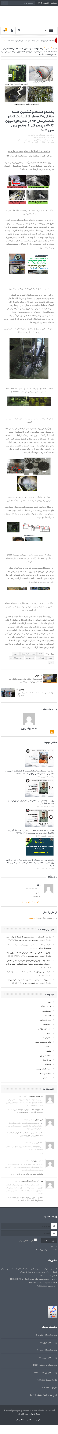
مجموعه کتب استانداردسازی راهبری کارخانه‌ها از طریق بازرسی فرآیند (24, 1148)
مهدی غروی (38, 1160)
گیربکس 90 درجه (16, 658)
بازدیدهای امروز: (49, 1343)
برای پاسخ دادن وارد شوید (29, 902)
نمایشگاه (48, 1064)
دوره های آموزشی (44, 1029)
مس (50, 662)
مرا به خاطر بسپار (26, 1240)
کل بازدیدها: (51, 1380)
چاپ (34, 142)
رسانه (49, 1033)
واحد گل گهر (46, 1078)
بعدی (21, 689)
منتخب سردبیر (45, 1055)
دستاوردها (47, 1024)
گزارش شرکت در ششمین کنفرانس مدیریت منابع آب (35, 693)
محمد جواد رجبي (34, 135)
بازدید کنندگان (45, 1006)
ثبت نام (54, 1246)
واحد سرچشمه (29, 140)
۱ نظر (20, 140)
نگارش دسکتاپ (34, 1419)
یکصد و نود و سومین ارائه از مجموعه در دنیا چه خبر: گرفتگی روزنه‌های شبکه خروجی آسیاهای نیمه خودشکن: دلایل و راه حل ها (30, 862)
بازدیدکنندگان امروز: (47, 1350)
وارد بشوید (33, 918)
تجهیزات (48, 1015)
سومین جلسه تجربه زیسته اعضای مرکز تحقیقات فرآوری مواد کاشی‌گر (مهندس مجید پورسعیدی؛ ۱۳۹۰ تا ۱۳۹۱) (30, 831)
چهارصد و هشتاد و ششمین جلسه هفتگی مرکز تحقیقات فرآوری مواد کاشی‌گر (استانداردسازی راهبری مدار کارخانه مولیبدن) (24, 1102)
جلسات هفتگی (41, 140)
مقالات (48, 1051)
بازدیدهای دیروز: (49, 1358)
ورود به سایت (49, 1240)
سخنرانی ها (47, 1038)
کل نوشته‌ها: (51, 1387)
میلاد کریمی (38, 1143)
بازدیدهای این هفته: (47, 1365)
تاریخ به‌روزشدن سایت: (46, 1395)
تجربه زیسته (46, 1011)
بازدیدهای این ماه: (48, 1372)
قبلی (37, 676)
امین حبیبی (39, 1119)
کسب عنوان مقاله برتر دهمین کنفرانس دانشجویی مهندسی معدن (25, 680)
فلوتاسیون (30, 658)
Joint (40, 653)
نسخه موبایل (20, 1419)
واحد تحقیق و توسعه (43, 1069)
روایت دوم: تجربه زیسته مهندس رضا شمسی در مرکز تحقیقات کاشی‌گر (28, 973)
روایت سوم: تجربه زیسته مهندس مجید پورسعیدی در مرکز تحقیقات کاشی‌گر (31, 801)
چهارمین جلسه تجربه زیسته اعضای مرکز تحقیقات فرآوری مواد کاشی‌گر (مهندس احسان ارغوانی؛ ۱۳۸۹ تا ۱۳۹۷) (29, 772)
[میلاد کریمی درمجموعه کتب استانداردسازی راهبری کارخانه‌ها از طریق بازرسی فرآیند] (50, 1146)
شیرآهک (41, 658)
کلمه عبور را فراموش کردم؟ (46, 1250)
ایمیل (25, 142)
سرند (50, 658)
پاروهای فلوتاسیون (28, 653)
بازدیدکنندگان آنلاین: (47, 1335)
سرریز (16, 653)
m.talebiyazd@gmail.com (32, 1181)
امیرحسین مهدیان (36, 1096)
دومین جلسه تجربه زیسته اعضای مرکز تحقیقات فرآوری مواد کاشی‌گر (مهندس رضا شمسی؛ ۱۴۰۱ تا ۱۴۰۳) (29, 981)
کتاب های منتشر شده (43, 1042)
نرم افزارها (47, 1060)
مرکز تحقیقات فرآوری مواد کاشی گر (21, 1412)
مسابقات (48, 1046)
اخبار (49, 140)
